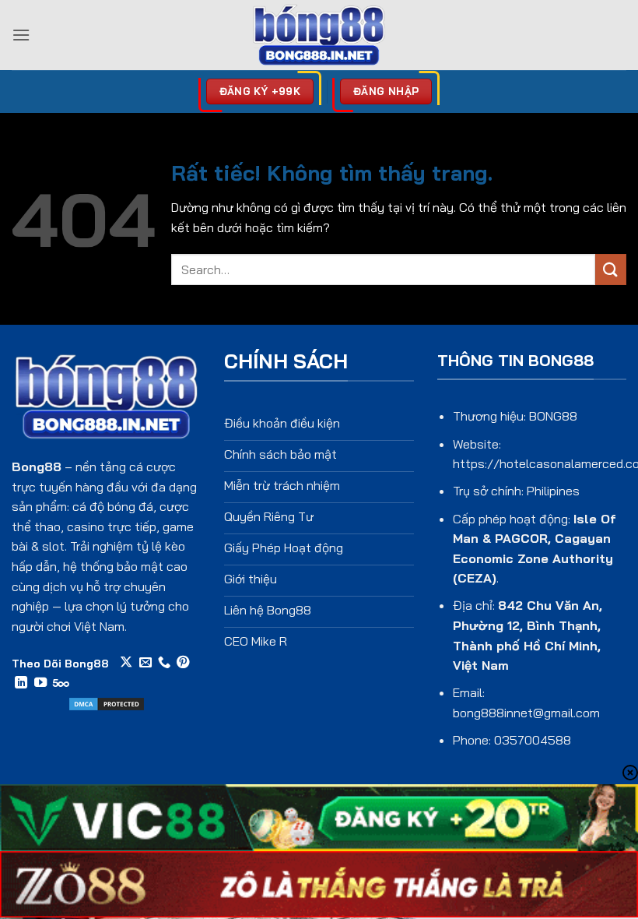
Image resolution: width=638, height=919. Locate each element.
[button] (21, 35)
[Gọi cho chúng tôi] (164, 663)
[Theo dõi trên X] (126, 663)
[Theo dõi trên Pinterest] (183, 663)
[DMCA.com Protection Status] (106, 702)
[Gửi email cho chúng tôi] (145, 663)
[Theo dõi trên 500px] (61, 683)
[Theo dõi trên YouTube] (40, 683)
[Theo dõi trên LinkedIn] (21, 683)
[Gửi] (610, 269)
